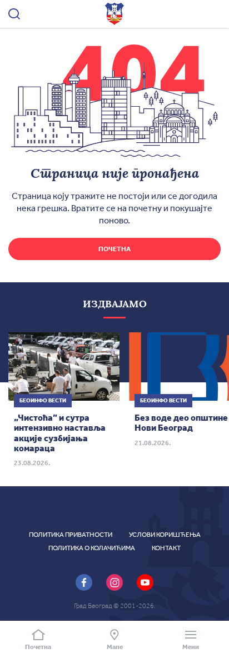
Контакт (166, 548)
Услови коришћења (165, 535)
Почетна (114, 249)
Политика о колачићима (91, 548)
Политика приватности (70, 535)
